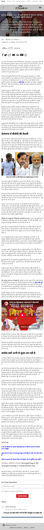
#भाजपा (18, 463)
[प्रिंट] (18, 55)
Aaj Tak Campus (20, 1)
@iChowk (17, 48)
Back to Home (11, 525)
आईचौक (7, 507)
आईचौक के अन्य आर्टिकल (15, 528)
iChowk (3, 1)
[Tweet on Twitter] (5, 55)
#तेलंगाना (12, 463)
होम (2, 40)
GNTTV (29, 1)
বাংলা (13, 1)
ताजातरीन (32, 528)
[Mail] (13, 55)
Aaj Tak (9, 1)
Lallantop (35, 1)
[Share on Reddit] (9, 54)
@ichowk (13, 507)
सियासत (8, 40)
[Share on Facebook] (2, 55)
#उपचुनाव (4, 463)
